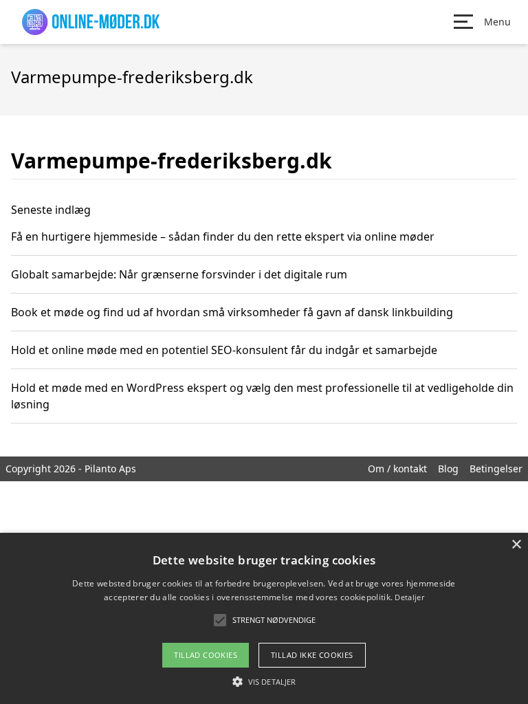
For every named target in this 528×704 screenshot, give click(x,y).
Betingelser (496, 468)
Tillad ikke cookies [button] (312, 655)
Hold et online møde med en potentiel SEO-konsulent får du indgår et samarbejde (224, 350)
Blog (448, 468)
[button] (264, 681)
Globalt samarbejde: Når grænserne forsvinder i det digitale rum (179, 274)
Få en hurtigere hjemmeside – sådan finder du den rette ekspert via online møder (222, 236)
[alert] (264, 618)
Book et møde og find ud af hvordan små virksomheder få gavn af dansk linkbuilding (232, 312)
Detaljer (409, 597)
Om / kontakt (397, 468)
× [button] (516, 545)
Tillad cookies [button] (205, 655)
